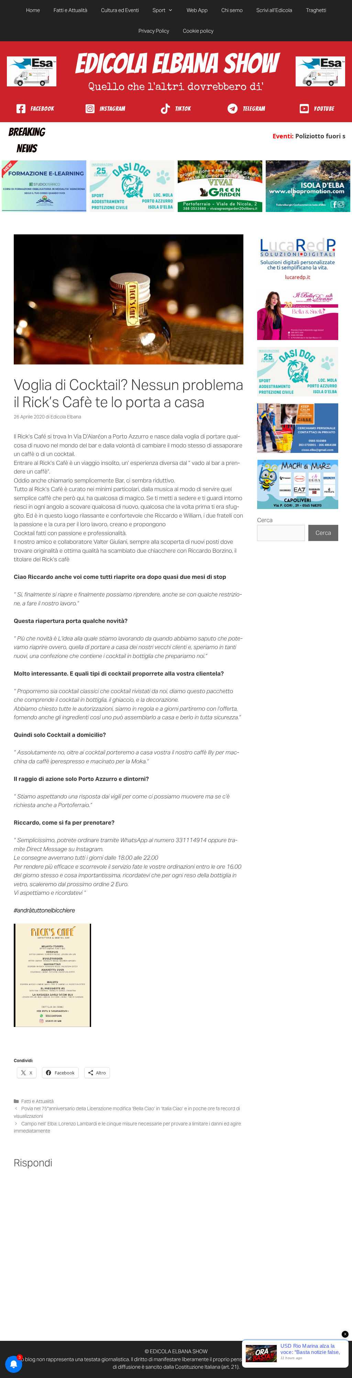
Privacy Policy (154, 31)
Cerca (265, 520)
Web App (197, 10)
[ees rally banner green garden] (220, 186)
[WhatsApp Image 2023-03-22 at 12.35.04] (297, 259)
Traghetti (316, 10)
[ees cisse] (297, 428)
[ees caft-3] (44, 186)
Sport (159, 10)
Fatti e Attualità (70, 10)
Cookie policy (198, 31)
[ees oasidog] (297, 371)
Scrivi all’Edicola (274, 10)
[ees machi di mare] (297, 484)
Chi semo (232, 10)
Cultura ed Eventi (120, 10)
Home (33, 10)
